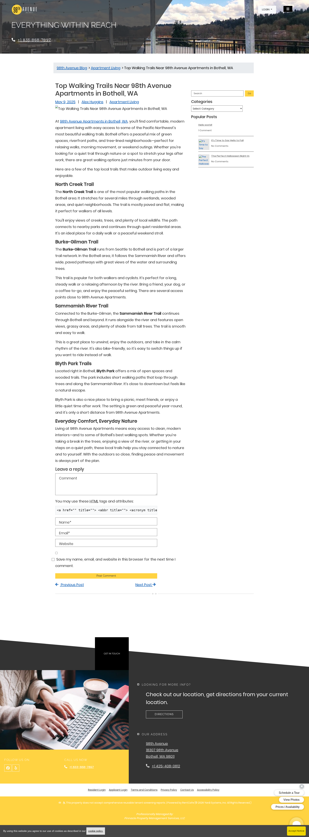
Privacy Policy (169, 790)
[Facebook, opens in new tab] (7, 768)
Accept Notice (296, 830)
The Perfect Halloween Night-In (230, 156)
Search (198, 93)
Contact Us (187, 790)
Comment (68, 478)
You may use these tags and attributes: (94, 501)
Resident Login (97, 790)
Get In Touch (112, 653)
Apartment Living (124, 101)
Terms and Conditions (144, 790)
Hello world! (205, 125)
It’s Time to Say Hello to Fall (227, 140)
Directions (164, 714)
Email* (64, 533)
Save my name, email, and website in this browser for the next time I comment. (115, 562)
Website (66, 543)
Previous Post (72, 584)
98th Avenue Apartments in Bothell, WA (94, 121)
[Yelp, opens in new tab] (15, 768)
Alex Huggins (92, 101)
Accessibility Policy (208, 790)
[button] (267, 10)
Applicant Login (118, 790)
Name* (65, 522)
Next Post (144, 584)
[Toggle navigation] (288, 9)
